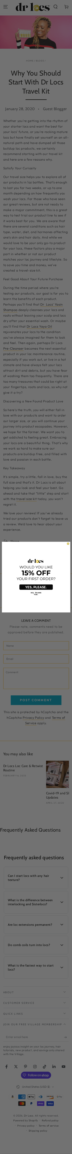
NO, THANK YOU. (36, 593)
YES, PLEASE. (36, 587)
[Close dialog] (68, 543)
